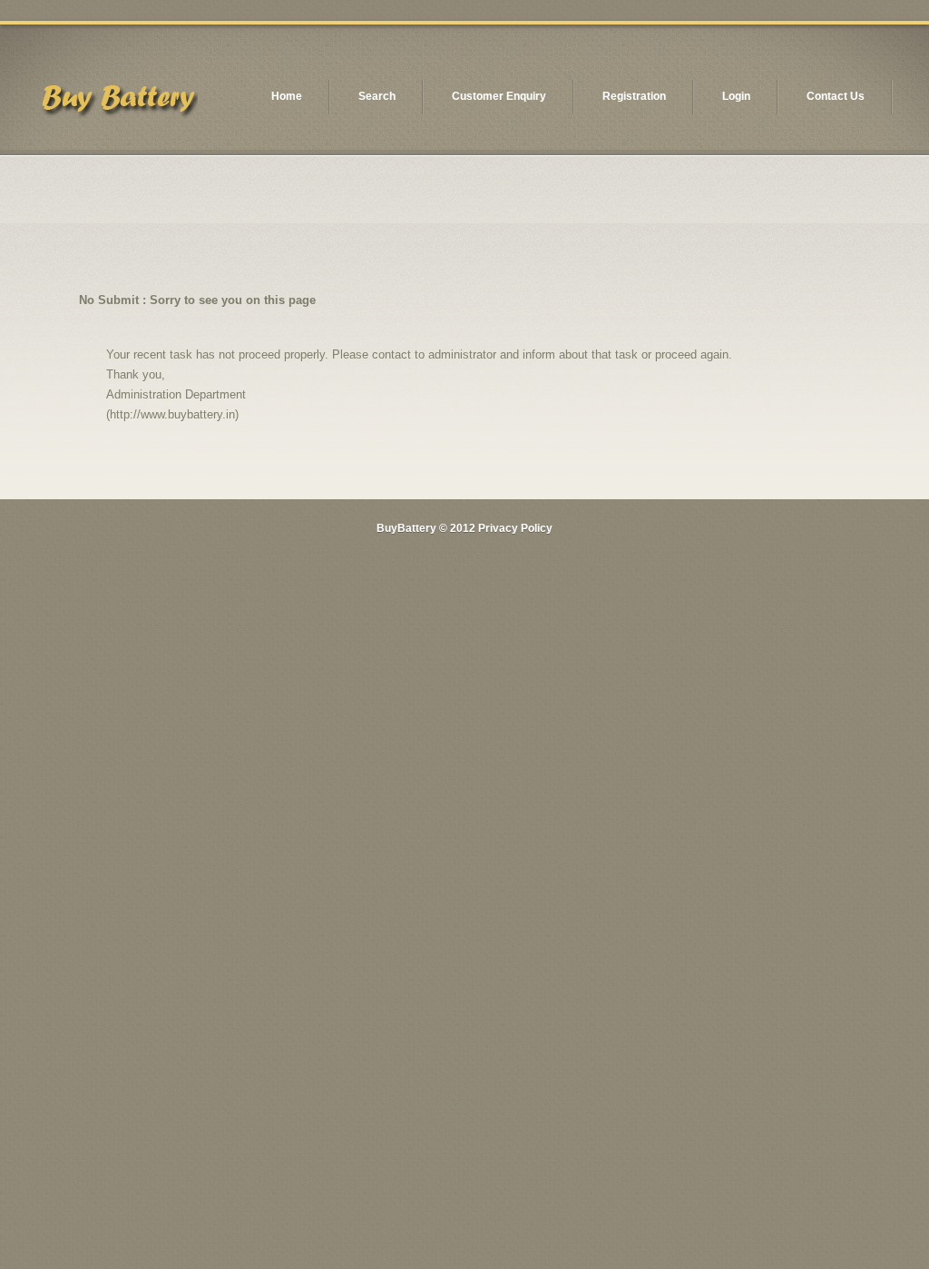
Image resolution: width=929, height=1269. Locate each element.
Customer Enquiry (499, 96)
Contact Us (836, 96)
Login (736, 96)
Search (377, 96)
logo (118, 103)
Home (286, 96)
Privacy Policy (515, 528)
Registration (634, 96)
